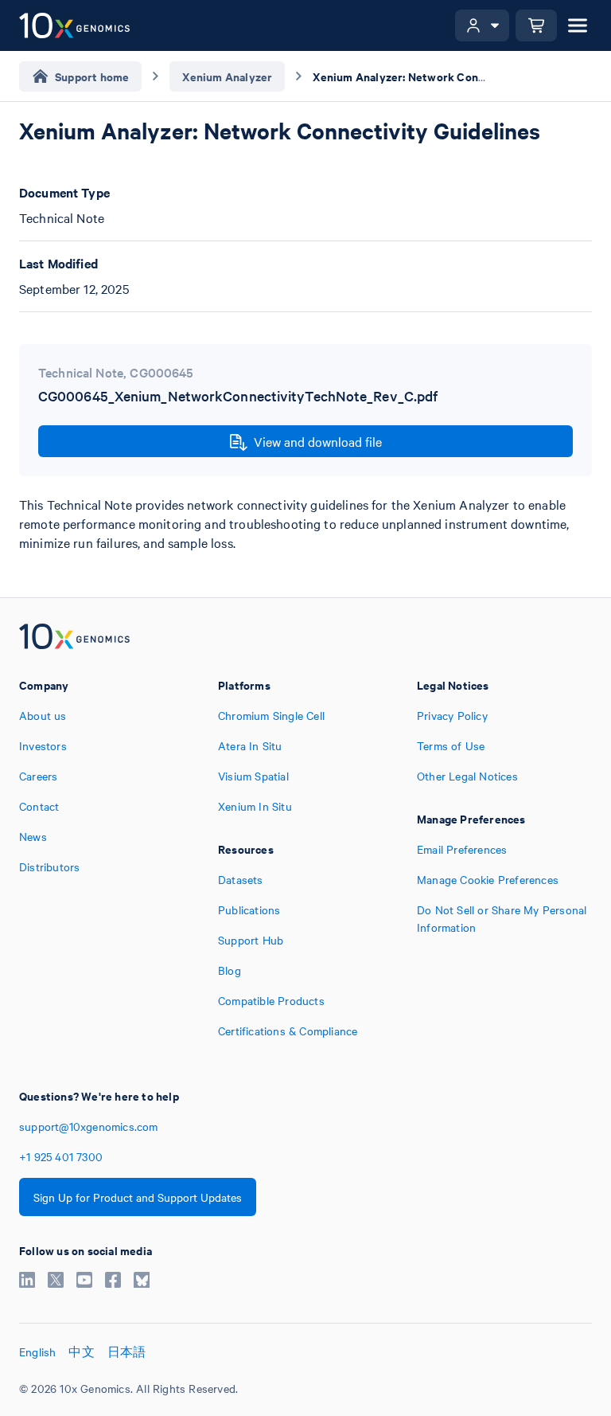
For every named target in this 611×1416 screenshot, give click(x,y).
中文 (81, 1351)
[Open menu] (577, 25)
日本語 (126, 1351)
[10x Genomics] (74, 638)
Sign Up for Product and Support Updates (137, 1197)
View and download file (318, 441)
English (37, 1351)
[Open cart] (536, 25)
